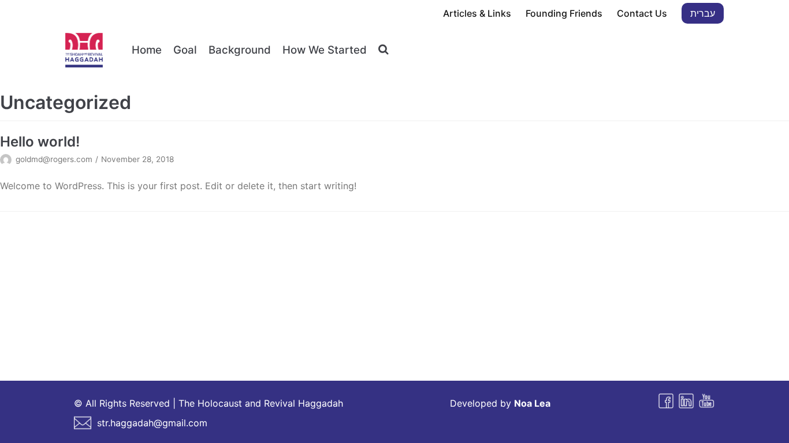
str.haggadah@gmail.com (152, 423)
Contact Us (642, 13)
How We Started (324, 50)
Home (147, 50)
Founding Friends (564, 13)
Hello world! (40, 141)
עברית (702, 13)
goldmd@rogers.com (54, 159)
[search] (383, 50)
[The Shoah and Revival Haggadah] (84, 50)
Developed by (500, 403)
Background (240, 50)
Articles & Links (477, 13)
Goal (185, 50)
